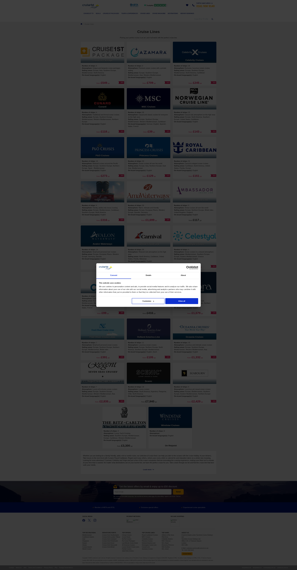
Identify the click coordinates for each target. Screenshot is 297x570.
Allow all (181, 301)
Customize (146, 301)
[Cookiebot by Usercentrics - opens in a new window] (188, 267)
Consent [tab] (113, 275)
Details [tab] (148, 275)
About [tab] (183, 275)
